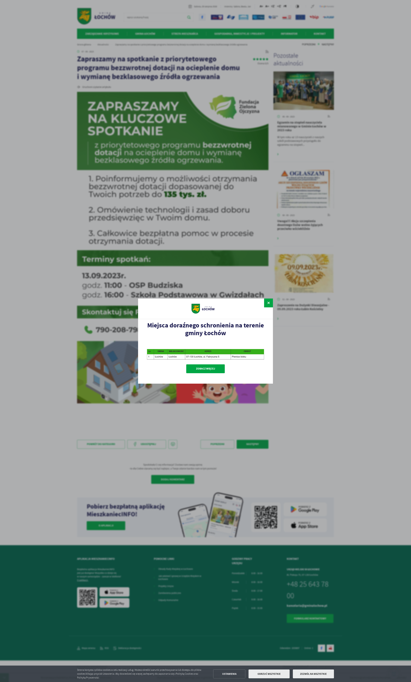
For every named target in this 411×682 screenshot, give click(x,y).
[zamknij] (268, 303)
